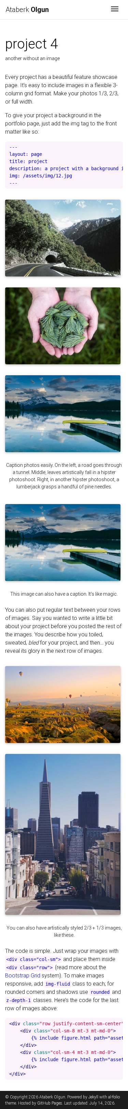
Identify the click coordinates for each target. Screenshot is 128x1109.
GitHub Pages (49, 1103)
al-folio (114, 1097)
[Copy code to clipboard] (116, 148)
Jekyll (93, 1097)
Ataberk (28, 9)
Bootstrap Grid (22, 975)
